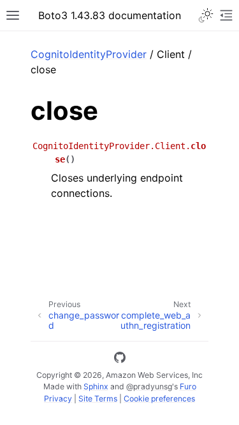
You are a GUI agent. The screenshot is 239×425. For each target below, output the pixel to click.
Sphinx (95, 386)
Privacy (58, 398)
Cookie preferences (159, 398)
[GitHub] (120, 359)
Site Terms (97, 398)
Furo (188, 386)
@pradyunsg (149, 386)
